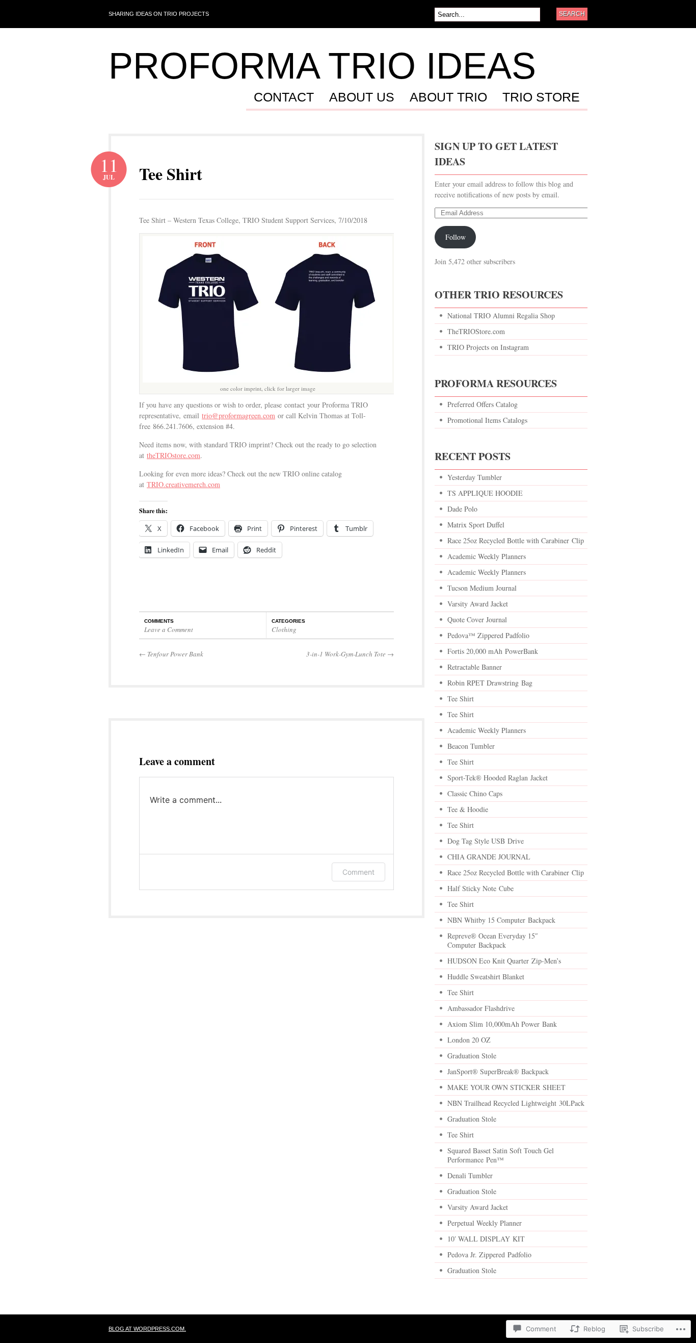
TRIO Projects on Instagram (488, 347)
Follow (455, 237)
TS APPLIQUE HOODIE (485, 493)
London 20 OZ (469, 1040)
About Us (361, 97)
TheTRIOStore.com (476, 331)
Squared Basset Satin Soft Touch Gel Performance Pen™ (500, 1155)
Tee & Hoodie (467, 809)
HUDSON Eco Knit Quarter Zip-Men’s (504, 961)
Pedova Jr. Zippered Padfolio (489, 1254)
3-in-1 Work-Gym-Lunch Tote (350, 653)
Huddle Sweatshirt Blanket (485, 976)
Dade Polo (462, 509)
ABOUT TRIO (448, 97)
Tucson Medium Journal (482, 588)
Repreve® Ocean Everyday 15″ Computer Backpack (492, 940)
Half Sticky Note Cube (480, 888)
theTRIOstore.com (173, 455)
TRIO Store (541, 97)
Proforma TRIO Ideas (322, 65)
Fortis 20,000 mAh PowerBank (492, 651)
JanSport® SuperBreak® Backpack (498, 1071)
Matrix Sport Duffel (475, 524)
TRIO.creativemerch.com (183, 484)
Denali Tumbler (470, 1175)
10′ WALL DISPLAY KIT (486, 1239)
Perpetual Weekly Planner (484, 1223)
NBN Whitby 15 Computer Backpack (501, 920)
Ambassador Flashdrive (481, 1008)
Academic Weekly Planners (486, 556)
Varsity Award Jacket (477, 604)
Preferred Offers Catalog (482, 404)
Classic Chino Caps (474, 793)
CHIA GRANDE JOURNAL (488, 856)
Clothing (284, 629)
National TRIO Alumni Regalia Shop (501, 315)
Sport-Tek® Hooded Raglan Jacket (497, 777)
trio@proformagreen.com (238, 415)
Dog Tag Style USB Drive (485, 841)
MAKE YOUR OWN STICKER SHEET (506, 1087)
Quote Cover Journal (477, 619)
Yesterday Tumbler (474, 477)
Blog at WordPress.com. (147, 1329)
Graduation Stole (471, 1055)
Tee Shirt (170, 174)
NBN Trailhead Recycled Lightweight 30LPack (515, 1103)
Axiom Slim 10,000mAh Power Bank (502, 1024)
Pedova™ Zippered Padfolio (488, 635)
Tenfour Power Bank (171, 653)
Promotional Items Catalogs (487, 420)
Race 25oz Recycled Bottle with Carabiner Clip (515, 540)
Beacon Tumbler (471, 746)
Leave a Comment (168, 629)
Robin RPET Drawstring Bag (489, 683)
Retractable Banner (475, 667)
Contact (284, 97)
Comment (358, 872)
